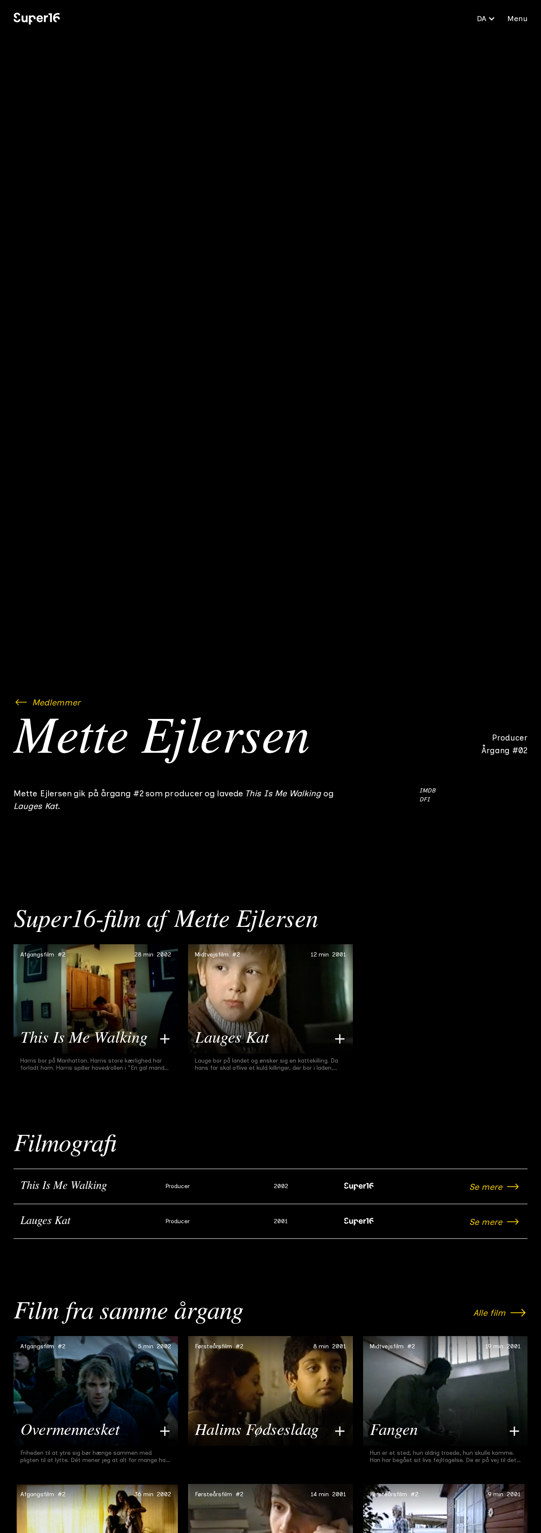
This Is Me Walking (63, 1186)
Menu (517, 18)
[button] (486, 18)
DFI (424, 799)
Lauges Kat (45, 1221)
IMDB (427, 790)
